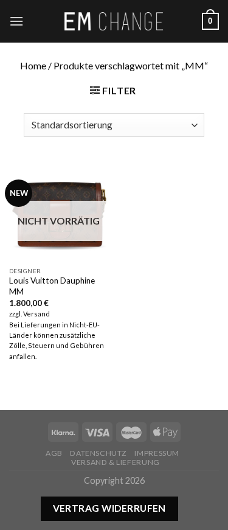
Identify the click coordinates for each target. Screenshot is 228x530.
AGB (54, 453)
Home (33, 65)
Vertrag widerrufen (109, 508)
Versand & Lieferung (115, 462)
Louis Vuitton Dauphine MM (52, 286)
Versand (36, 314)
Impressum (156, 453)
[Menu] (16, 21)
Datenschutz (98, 453)
